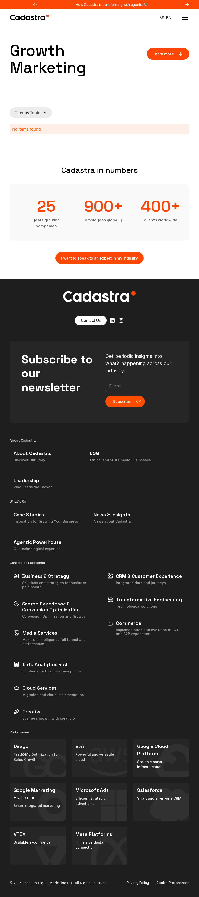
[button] (166, 17)
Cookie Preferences (173, 882)
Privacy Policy (138, 882)
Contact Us (91, 320)
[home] (29, 18)
